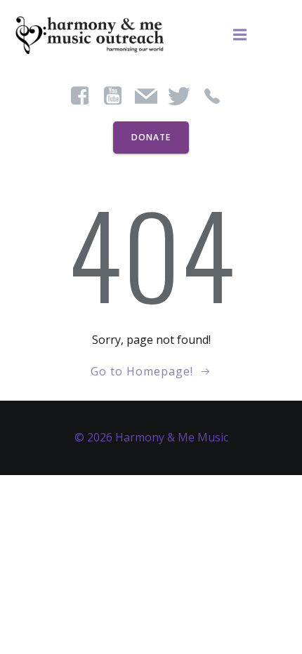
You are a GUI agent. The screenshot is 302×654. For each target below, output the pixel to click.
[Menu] (240, 35)
